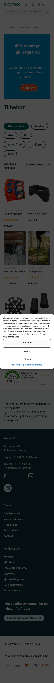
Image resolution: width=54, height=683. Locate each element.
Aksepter (27, 342)
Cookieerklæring (17, 365)
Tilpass (27, 359)
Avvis (27, 350)
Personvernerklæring (33, 365)
